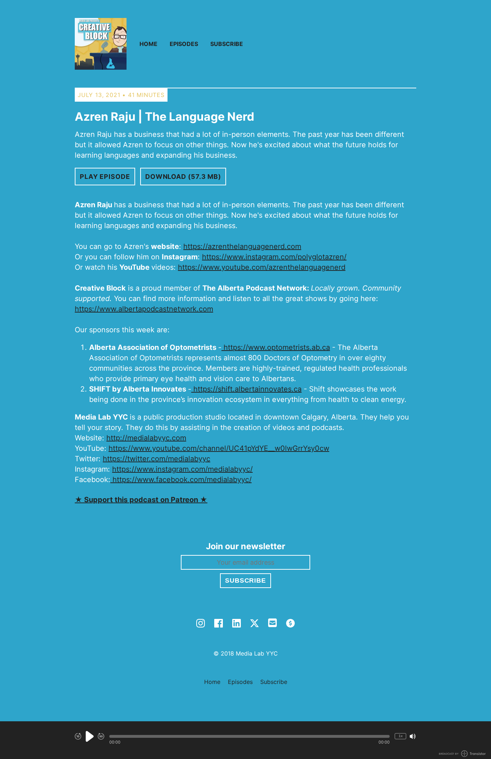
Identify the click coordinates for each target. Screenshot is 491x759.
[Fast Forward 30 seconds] (101, 736)
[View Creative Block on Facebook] (218, 623)
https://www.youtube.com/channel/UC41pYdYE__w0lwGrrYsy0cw (219, 448)
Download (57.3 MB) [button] (183, 176)
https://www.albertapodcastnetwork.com (144, 309)
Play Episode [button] (105, 176)
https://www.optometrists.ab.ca (275, 347)
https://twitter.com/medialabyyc (156, 458)
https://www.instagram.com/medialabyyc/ (182, 469)
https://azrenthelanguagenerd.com (242, 246)
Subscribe (226, 43)
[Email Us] (272, 622)
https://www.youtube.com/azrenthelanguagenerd (261, 267)
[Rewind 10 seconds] (78, 736)
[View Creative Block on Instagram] (200, 623)
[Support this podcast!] (290, 623)
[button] (249, 736)
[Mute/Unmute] (413, 736)
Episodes (184, 43)
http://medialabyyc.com (146, 438)
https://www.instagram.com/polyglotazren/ (274, 257)
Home (148, 43)
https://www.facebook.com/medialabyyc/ (181, 479)
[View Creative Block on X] (254, 623)
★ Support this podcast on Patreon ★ (141, 499)
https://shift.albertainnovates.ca (246, 389)
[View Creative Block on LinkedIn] (236, 623)
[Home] (101, 44)
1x (401, 736)
